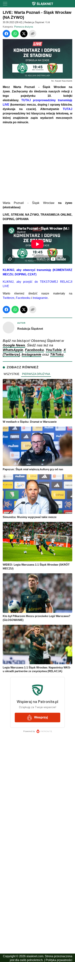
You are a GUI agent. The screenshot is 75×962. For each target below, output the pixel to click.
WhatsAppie (13, 350)
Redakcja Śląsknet (34, 22)
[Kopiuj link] (32, 33)
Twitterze (8, 297)
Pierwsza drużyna (23, 26)
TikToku (57, 354)
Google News (14, 345)
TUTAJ (67, 109)
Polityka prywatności (59, 960)
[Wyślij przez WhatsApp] (15, 33)
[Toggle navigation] (5, 3)
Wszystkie (11, 373)
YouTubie (54, 350)
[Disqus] (37, 864)
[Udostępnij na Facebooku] (6, 33)
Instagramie (40, 297)
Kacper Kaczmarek (63, 81)
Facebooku (23, 297)
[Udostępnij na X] (23, 33)
